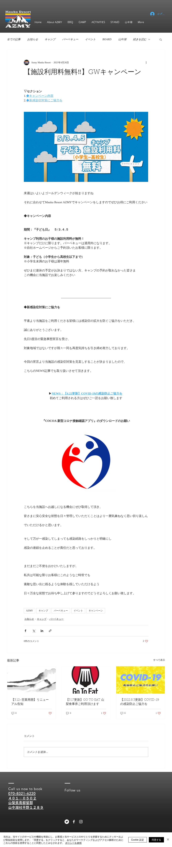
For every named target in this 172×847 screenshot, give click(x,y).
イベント (90, 39)
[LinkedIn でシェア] (42, 630)
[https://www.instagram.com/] (81, 821)
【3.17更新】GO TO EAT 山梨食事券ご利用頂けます (85, 702)
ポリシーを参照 (73, 842)
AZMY (29, 610)
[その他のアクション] (146, 62)
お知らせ (32, 39)
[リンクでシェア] (50, 630)
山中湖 (122, 39)
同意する (156, 839)
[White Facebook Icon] (74, 821)
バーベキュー (70, 39)
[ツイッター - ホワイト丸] (66, 821)
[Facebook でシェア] (25, 630)
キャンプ (50, 39)
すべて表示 (159, 660)
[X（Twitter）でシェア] (33, 630)
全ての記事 (13, 39)
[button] (160, 39)
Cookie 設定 (137, 839)
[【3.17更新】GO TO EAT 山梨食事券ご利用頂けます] (86, 680)
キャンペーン (96, 610)
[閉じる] (168, 839)
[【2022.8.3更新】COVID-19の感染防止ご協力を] (140, 680)
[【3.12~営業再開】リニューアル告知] (31, 680)
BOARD (107, 39)
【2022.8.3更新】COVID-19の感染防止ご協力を (139, 702)
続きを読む (139, 39)
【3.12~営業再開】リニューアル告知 (30, 702)
